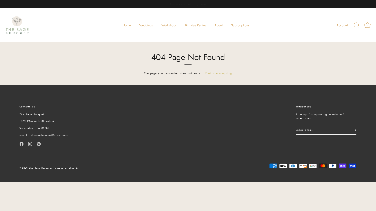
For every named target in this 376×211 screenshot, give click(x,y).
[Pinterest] (39, 143)
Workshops (169, 25)
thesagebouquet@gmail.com (49, 134)
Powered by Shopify (66, 168)
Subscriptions (240, 25)
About (218, 25)
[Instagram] (30, 143)
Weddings (146, 25)
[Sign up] (354, 130)
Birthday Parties (195, 25)
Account (342, 25)
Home (127, 25)
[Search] (356, 25)
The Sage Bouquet (40, 168)
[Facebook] (22, 143)
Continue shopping (218, 73)
